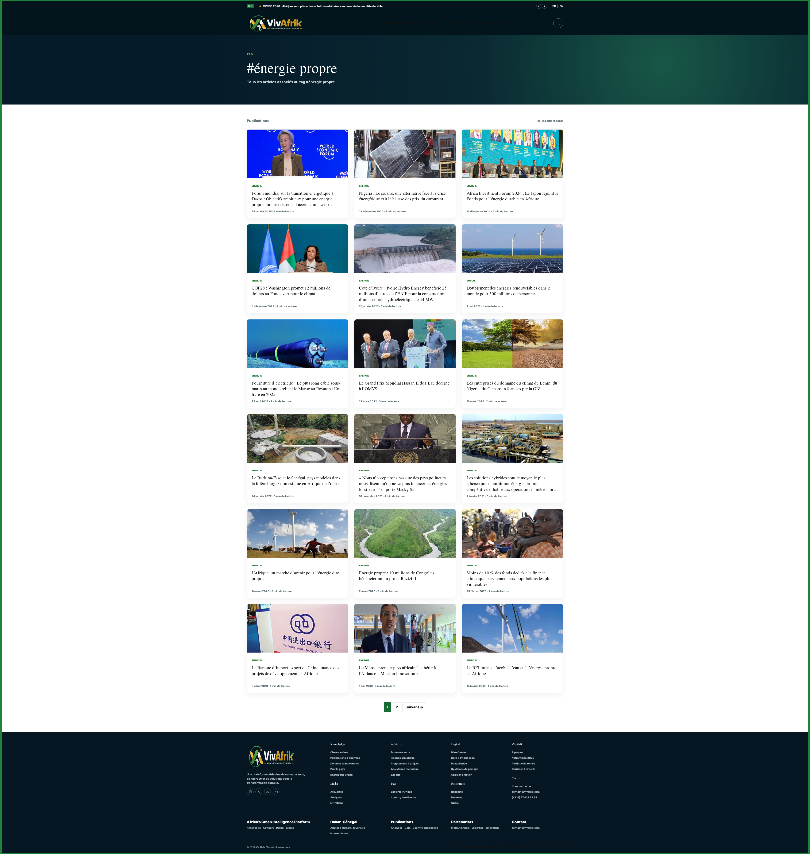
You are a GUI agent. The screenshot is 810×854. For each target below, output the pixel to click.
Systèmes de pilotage (464, 769)
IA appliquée (459, 763)
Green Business (463, 847)
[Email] (276, 791)
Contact (535, 23)
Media (456, 23)
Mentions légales (488, 847)
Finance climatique (402, 757)
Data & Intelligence (463, 757)
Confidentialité (512, 847)
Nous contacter (521, 786)
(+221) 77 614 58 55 (524, 797)
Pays (471, 23)
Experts (396, 774)
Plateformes (458, 752)
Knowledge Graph (341, 774)
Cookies (558, 847)
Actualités (336, 791)
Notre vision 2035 (523, 757)
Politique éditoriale (523, 763)
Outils (455, 802)
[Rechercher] (558, 23)
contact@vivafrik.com (526, 791)
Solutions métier (461, 774)
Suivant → (414, 707)
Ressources (491, 23)
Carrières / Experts (523, 769)
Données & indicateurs (344, 763)
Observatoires (339, 752)
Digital (430, 23)
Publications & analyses (345, 757)
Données (456, 797)
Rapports (457, 791)
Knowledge (388, 23)
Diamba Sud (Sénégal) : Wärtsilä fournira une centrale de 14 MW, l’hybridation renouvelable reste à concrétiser (338, 6)
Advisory (411, 23)
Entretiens (336, 802)
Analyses (336, 797)
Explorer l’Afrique (401, 791)
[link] (250, 791)
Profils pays (337, 769)
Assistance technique (404, 769)
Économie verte (400, 752)
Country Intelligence (403, 797)
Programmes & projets (405, 763)
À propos (514, 23)
